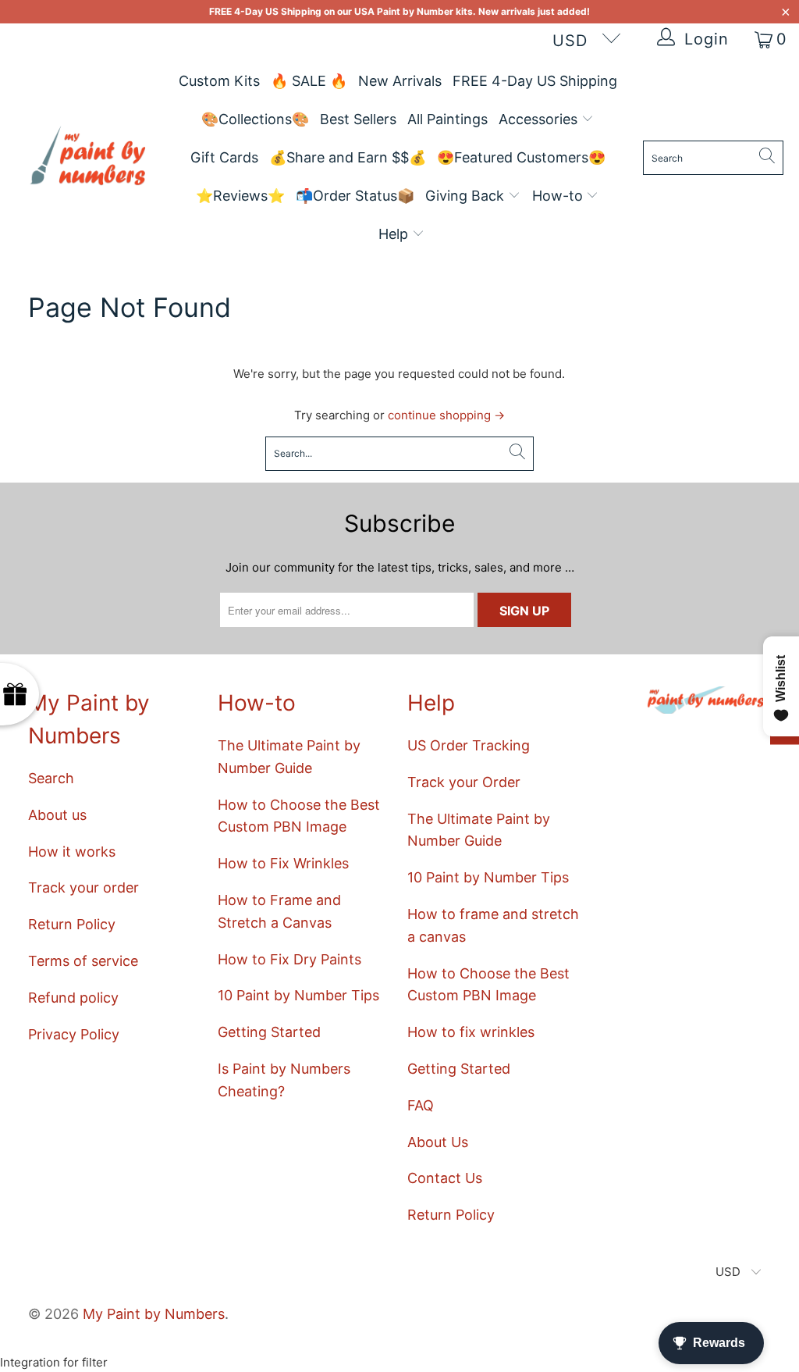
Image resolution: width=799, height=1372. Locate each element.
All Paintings (447, 119)
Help (395, 234)
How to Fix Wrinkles (283, 863)
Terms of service (83, 961)
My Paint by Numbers (154, 1314)
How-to (559, 195)
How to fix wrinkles (470, 1032)
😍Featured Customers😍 (521, 157)
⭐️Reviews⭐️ (240, 195)
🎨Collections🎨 (255, 119)
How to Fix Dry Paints (289, 959)
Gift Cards (224, 157)
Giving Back (466, 195)
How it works (71, 851)
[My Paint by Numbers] (88, 158)
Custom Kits (219, 81)
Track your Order (463, 782)
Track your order (83, 887)
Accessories (540, 119)
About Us (437, 1142)
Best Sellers (358, 119)
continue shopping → (446, 415)
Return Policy (71, 924)
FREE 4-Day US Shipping (535, 81)
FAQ (420, 1105)
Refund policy (73, 997)
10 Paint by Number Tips (298, 995)
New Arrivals (400, 81)
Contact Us (444, 1178)
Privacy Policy (73, 1034)
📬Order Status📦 (355, 195)
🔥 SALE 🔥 (309, 81)
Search (51, 778)
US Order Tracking (468, 745)
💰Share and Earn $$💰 (347, 157)
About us (57, 815)
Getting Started (269, 1032)
